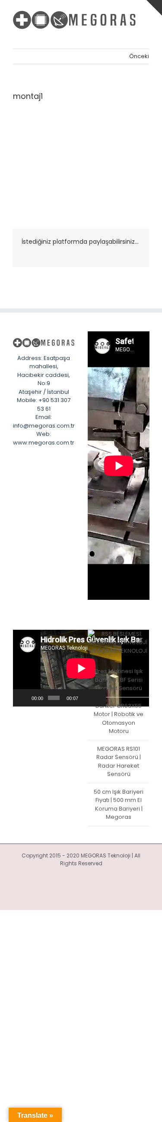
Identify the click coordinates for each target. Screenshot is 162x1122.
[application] (59, 668)
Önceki (139, 56)
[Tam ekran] (96, 697)
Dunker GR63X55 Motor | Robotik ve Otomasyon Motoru (118, 719)
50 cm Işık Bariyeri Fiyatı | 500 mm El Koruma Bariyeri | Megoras (118, 804)
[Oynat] (24, 697)
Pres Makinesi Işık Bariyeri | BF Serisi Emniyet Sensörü (119, 679)
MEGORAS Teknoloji (118, 651)
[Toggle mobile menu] (145, 35)
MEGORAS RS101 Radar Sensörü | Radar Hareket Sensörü (118, 762)
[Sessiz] (85, 697)
